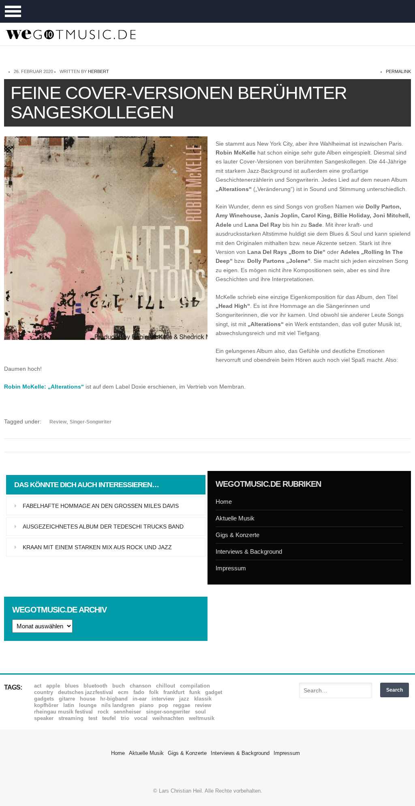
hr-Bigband (114, 699)
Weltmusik (201, 718)
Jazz (184, 699)
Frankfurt (173, 692)
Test (92, 718)
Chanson (140, 686)
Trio (125, 718)
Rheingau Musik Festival (63, 712)
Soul (200, 712)
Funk (194, 692)
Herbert (98, 71)
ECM (123, 692)
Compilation (195, 686)
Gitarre (67, 699)
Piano (146, 705)
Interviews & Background (249, 551)
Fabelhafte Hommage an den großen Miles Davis (101, 506)
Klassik (203, 699)
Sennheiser (127, 712)
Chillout (165, 686)
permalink (398, 71)
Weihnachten (168, 718)
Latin (68, 705)
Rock (103, 712)
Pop (163, 705)
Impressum (231, 568)
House (87, 699)
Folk (153, 692)
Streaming (70, 718)
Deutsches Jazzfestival (85, 692)
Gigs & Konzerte (237, 534)
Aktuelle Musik (235, 518)
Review (57, 422)
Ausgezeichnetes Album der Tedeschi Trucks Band (103, 526)
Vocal (141, 718)
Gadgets (44, 699)
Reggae (181, 705)
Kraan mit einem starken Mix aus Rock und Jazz (97, 547)
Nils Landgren (118, 705)
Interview (163, 699)
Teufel (109, 718)
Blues (72, 686)
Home (224, 501)
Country (43, 692)
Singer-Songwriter (90, 422)
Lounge (87, 705)
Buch (118, 686)
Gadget (213, 692)
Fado (138, 692)
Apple (53, 686)
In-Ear (140, 699)
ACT (37, 686)
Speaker (43, 718)
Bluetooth (95, 686)
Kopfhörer (46, 705)
